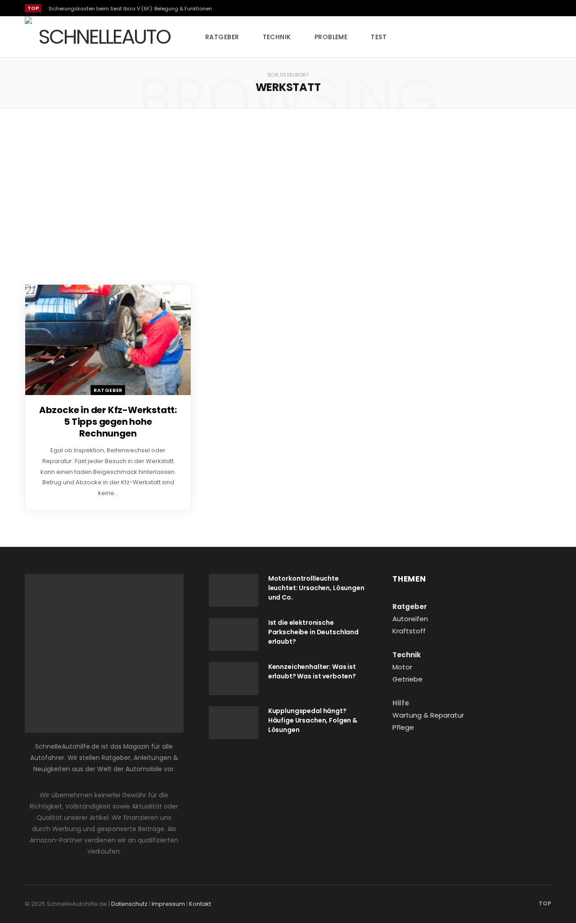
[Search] (544, 37)
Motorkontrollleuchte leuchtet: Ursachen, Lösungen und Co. (316, 588)
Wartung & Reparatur (428, 715)
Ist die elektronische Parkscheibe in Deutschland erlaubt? (313, 632)
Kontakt (200, 904)
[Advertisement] (288, 196)
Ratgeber (222, 36)
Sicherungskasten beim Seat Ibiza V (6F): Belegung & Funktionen (130, 8)
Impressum (168, 904)
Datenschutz (129, 904)
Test (379, 36)
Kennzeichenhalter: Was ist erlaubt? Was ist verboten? (312, 671)
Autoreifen (410, 618)
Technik (277, 36)
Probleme (331, 36)
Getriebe (407, 679)
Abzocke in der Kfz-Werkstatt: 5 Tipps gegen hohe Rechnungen (108, 422)
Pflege (403, 727)
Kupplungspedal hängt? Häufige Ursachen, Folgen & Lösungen (312, 720)
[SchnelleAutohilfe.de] (100, 37)
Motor (402, 667)
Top (544, 903)
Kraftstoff (409, 631)
